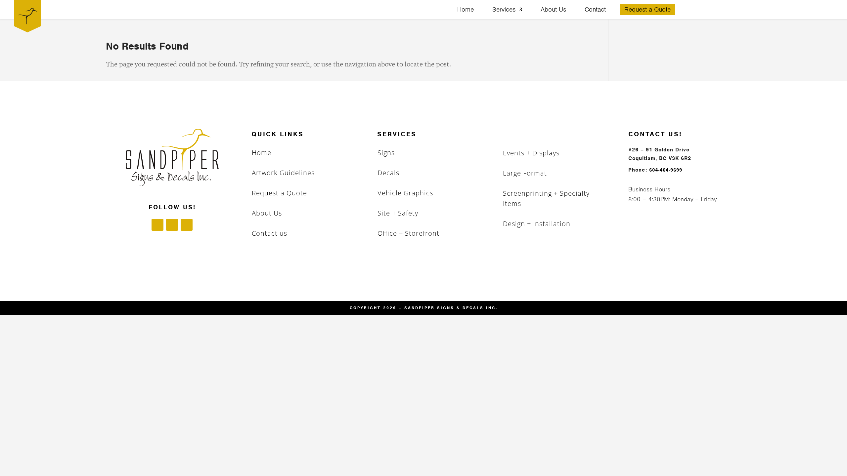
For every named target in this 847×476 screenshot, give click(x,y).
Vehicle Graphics (405, 192)
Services (503, 10)
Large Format (525, 173)
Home (465, 10)
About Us (553, 10)
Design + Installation (536, 223)
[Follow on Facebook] (157, 225)
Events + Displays (531, 152)
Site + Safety (398, 213)
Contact (595, 10)
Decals (388, 172)
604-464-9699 (665, 170)
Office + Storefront (408, 233)
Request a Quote (647, 10)
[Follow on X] (187, 225)
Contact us (269, 233)
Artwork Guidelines (283, 172)
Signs (386, 152)
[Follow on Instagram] (172, 225)
